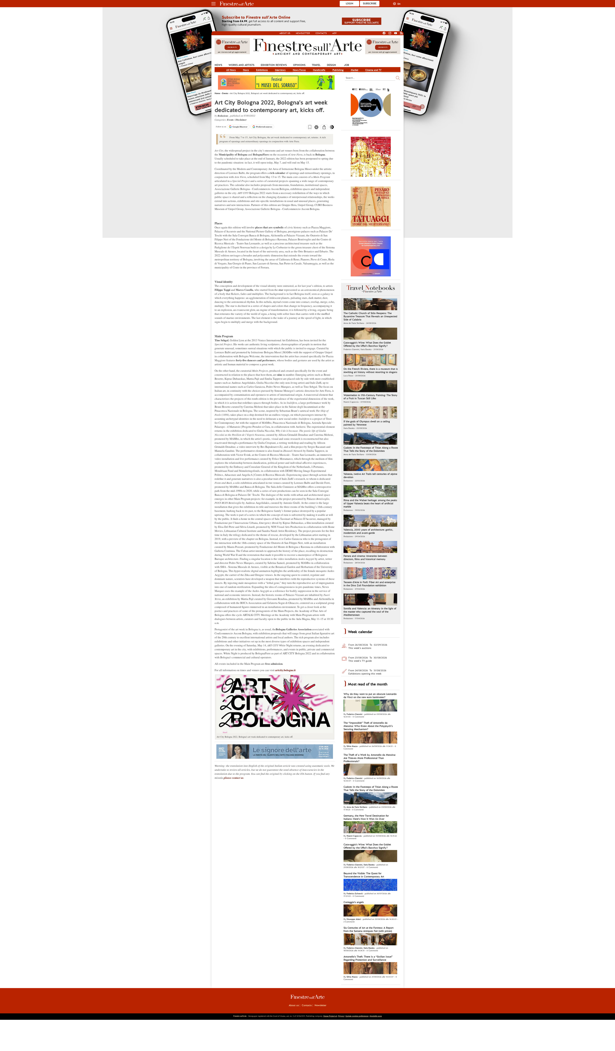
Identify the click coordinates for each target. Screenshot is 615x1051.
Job (346, 65)
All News (231, 70)
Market (354, 70)
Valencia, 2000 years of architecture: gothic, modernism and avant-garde (368, 531)
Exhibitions (262, 70)
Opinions (299, 65)
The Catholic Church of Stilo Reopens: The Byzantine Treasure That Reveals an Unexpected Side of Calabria (370, 316)
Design (331, 65)
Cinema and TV (373, 70)
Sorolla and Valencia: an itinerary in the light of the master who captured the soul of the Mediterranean (370, 612)
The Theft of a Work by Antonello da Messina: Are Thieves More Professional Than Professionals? (370, 758)
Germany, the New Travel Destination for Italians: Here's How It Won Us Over (366, 817)
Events (230, 119)
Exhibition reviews (274, 65)
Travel (316, 65)
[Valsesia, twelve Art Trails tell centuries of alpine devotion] (370, 465)
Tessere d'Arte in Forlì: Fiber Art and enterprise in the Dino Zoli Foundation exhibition (369, 584)
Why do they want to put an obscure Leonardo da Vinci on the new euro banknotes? (370, 695)
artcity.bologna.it (285, 670)
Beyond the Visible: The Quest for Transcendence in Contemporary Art (364, 875)
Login (349, 3)
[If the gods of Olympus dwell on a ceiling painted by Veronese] (370, 412)
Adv (334, 33)
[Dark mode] (332, 128)
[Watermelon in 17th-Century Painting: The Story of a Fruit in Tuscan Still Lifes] (370, 386)
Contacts (321, 33)
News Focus (299, 70)
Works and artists (241, 65)
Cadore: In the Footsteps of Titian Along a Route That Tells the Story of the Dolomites (371, 449)
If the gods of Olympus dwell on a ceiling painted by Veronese (367, 423)
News (218, 65)
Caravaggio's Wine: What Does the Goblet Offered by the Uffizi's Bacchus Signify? (367, 344)
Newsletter (303, 33)
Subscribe (369, 3)
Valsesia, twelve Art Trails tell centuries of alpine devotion (370, 475)
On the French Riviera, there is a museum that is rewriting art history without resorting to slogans (371, 370)
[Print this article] (316, 127)
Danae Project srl (330, 1016)
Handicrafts (319, 70)
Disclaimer (241, 119)
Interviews (280, 70)
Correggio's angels (354, 902)
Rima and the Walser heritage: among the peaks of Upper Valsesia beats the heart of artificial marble (370, 503)
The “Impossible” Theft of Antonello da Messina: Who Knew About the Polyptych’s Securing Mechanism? (368, 726)
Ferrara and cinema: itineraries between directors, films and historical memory (365, 557)
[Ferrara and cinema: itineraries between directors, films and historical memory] (370, 547)
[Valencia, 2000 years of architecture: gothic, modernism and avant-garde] (370, 521)
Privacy (341, 1016)
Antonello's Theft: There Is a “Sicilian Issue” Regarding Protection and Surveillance (368, 958)
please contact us (234, 778)
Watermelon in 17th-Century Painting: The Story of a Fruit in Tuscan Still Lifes (370, 397)
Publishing (338, 70)
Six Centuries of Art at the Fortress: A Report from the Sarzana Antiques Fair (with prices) (369, 929)
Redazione (223, 115)
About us (284, 33)
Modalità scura (376, 1016)
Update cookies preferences (356, 1016)
